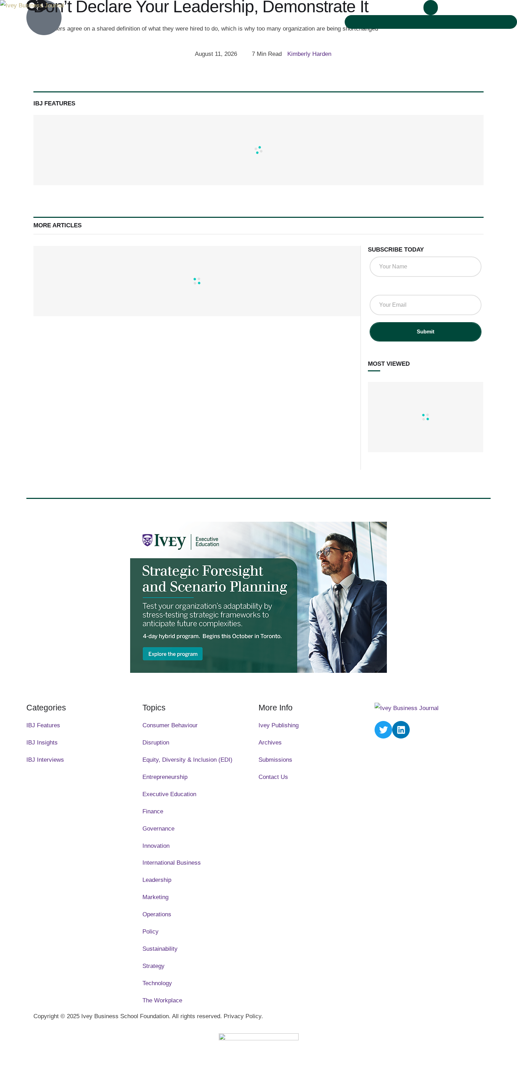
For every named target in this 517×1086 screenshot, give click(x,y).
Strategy (153, 966)
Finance (152, 811)
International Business (171, 862)
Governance (158, 828)
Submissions (275, 759)
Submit (425, 331)
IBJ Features (43, 725)
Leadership (156, 880)
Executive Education (169, 794)
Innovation (156, 846)
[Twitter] (383, 730)
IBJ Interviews (45, 759)
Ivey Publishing (278, 725)
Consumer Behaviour (170, 725)
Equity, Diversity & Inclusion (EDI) (187, 759)
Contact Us (273, 777)
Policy (150, 931)
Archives (270, 742)
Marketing (155, 897)
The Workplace (162, 1000)
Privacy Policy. (243, 1016)
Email (380, 287)
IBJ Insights (42, 742)
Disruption (155, 742)
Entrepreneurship (164, 777)
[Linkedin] (401, 730)
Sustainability (160, 948)
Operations (156, 914)
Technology (157, 983)
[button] (430, 7)
